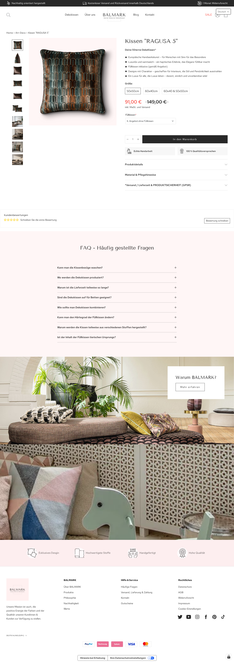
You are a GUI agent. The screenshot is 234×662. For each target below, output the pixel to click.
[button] (223, 11)
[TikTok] (223, 617)
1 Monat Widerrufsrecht (215, 3)
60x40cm (151, 91)
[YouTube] (188, 617)
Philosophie (70, 597)
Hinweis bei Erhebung (92, 657)
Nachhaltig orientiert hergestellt (28, 3)
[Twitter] (180, 617)
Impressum (184, 603)
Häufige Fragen (129, 586)
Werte (67, 608)
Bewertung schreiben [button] (217, 220)
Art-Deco (20, 32)
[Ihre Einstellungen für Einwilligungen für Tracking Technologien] (228, 656)
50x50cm (133, 91)
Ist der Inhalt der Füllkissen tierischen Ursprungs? (86, 337)
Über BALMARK (72, 586)
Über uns (90, 15)
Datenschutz (185, 586)
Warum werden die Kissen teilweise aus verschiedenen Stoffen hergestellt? (101, 327)
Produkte (69, 592)
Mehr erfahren (190, 387)
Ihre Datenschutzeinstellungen (128, 657)
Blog (136, 15)
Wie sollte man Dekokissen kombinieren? (81, 307)
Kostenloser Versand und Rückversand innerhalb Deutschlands (121, 3)
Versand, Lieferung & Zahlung (136, 592)
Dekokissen (71, 15)
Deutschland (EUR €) (15, 635)
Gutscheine (127, 603)
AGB (180, 592)
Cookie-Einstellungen (189, 608)
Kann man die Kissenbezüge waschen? (80, 267)
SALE (208, 15)
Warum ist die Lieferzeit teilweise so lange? (83, 287)
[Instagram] (197, 617)
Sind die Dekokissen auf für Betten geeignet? (84, 297)
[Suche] (8, 15)
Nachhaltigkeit (71, 603)
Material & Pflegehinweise (140, 174)
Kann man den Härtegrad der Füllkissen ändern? (85, 317)
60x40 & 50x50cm (176, 91)
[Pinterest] (214, 617)
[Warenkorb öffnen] (226, 15)
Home (9, 32)
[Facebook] (205, 617)
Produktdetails (134, 164)
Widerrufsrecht (186, 597)
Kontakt (149, 15)
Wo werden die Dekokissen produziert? (80, 277)
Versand (146, 107)
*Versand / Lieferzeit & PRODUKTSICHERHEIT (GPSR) (158, 185)
